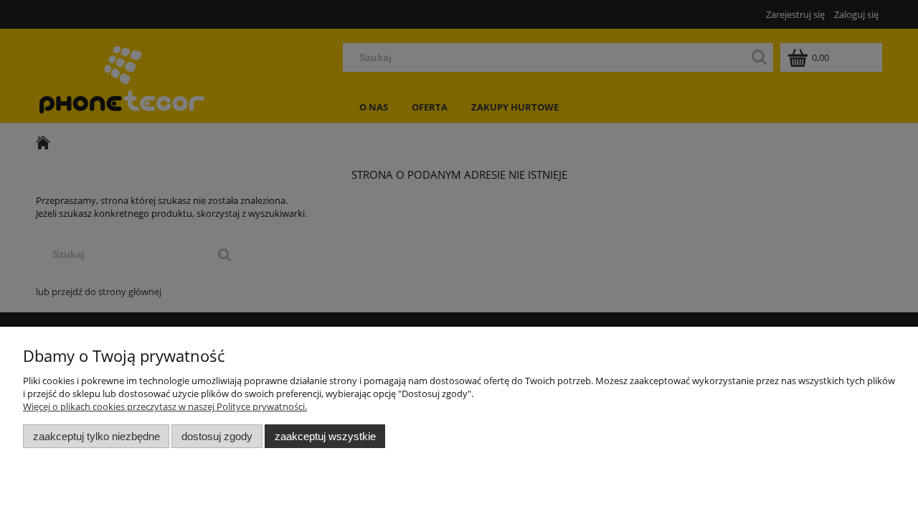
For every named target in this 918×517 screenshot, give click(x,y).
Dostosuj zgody (216, 436)
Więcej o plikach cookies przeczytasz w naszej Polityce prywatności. (165, 406)
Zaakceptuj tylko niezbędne (96, 436)
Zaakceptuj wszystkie (325, 436)
